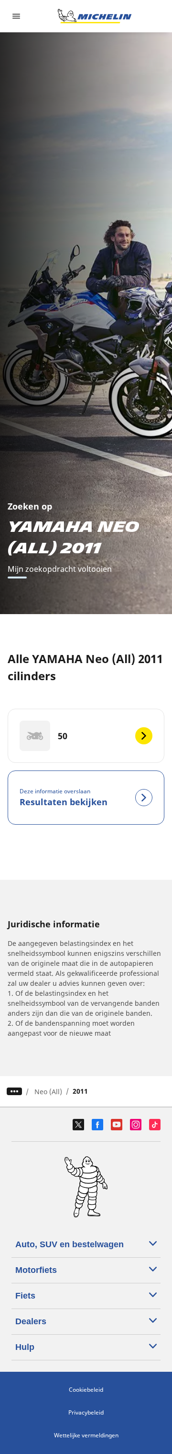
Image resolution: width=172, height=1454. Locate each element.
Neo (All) (48, 1091)
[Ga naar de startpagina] (94, 16)
